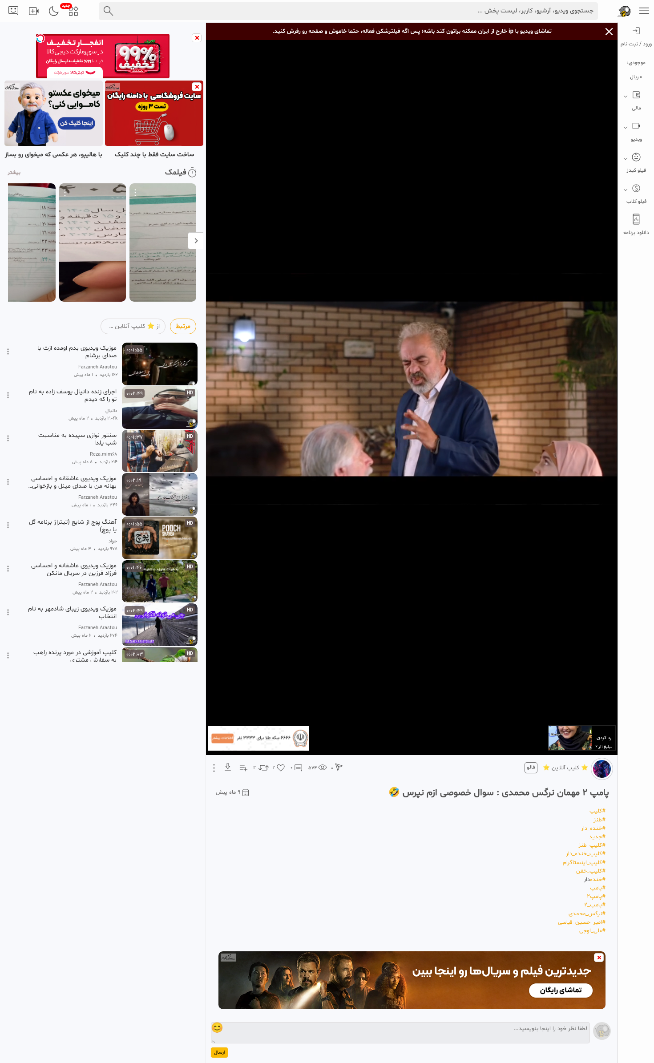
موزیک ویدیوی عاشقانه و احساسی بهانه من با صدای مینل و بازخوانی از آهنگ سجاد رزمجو (74, 482)
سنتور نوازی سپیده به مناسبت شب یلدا (77, 439)
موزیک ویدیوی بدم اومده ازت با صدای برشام (77, 352)
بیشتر (14, 172)
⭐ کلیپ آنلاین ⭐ (565, 768)
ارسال (219, 1052)
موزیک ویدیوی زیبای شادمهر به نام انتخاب (72, 612)
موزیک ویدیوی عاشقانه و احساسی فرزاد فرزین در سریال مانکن (74, 569)
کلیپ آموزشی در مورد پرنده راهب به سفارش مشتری (75, 656)
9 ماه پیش (228, 792)
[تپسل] (40, 38)
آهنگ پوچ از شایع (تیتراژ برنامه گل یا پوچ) (73, 526)
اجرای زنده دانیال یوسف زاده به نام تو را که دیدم (73, 395)
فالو (531, 768)
